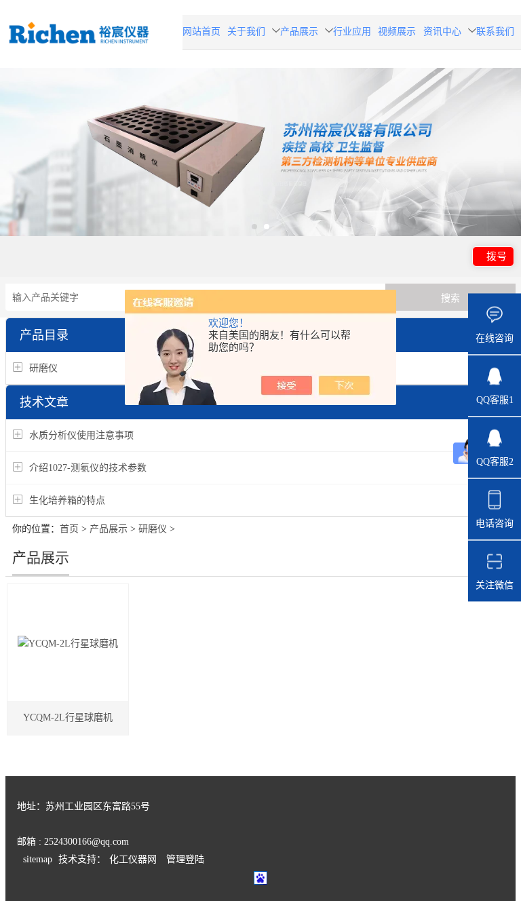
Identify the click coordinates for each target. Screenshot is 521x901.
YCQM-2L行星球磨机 (68, 717)
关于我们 (246, 31)
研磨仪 (43, 368)
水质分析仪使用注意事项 (81, 435)
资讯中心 (442, 31)
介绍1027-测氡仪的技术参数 (88, 468)
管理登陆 (185, 859)
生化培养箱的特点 (67, 500)
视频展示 (397, 31)
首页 (69, 529)
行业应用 (352, 31)
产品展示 (299, 31)
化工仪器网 (133, 859)
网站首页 (201, 31)
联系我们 (495, 31)
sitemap (37, 859)
